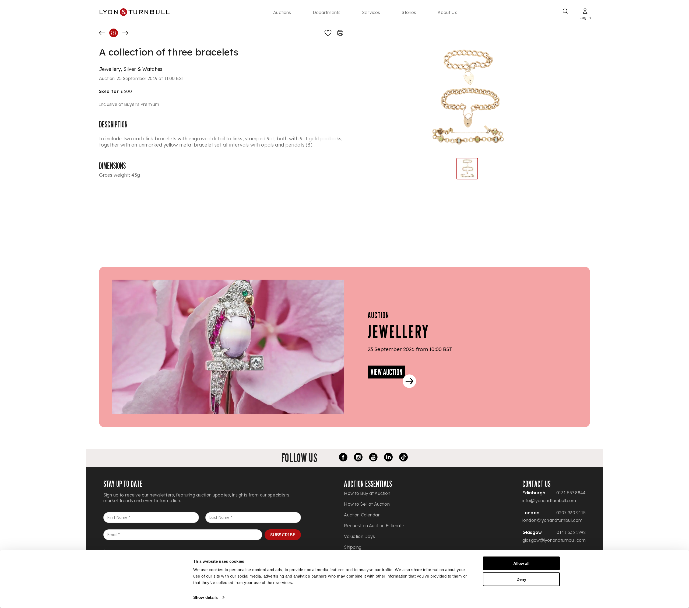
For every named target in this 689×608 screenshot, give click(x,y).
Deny (521, 579)
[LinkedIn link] (388, 458)
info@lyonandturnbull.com (549, 500)
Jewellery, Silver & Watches (130, 69)
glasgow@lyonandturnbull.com (554, 540)
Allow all (521, 563)
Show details (205, 597)
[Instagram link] (358, 458)
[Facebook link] (343, 458)
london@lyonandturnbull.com (552, 520)
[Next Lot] (125, 33)
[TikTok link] (403, 458)
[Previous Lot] (102, 33)
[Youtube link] (373, 458)
